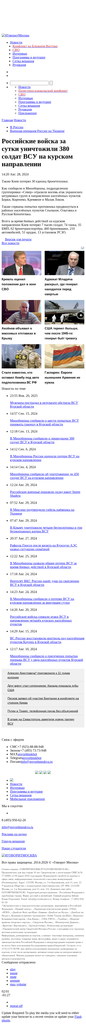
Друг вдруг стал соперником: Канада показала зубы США (43, 688)
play (13, 969)
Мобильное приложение (27, 799)
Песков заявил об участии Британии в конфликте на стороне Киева (43, 700)
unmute (15, 980)
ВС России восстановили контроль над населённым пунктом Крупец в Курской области (47, 640)
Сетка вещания (23, 61)
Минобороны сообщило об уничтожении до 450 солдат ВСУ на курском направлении (44, 476)
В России (16, 127)
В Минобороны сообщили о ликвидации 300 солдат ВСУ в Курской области (42, 440)
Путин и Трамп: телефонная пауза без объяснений (43, 711)
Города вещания (13, 841)
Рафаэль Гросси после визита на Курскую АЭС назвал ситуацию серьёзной (43, 547)
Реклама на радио (14, 834)
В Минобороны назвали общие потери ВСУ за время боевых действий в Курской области (43, 565)
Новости (16, 42)
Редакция (19, 65)
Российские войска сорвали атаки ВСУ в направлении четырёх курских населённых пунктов (41, 620)
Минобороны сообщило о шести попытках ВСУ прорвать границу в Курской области (44, 422)
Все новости (10, 243)
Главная (7, 120)
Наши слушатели (14, 848)
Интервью (20, 53)
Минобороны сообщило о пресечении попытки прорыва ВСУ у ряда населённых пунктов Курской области (46, 659)
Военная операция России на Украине (37, 131)
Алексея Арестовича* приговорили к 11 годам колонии (39, 675)
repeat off (16, 1006)
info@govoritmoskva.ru (37, 761)
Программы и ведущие (29, 57)
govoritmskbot (27, 754)
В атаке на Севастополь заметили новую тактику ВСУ (41, 721)
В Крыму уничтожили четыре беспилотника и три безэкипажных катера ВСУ (46, 529)
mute (13, 977)
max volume (18, 984)
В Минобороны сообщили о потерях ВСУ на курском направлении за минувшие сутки (42, 600)
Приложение (27, 113)
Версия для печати (18, 239)
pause (14, 973)
